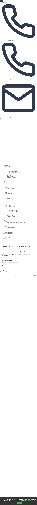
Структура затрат (10, 176)
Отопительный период (13, 171)
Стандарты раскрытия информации (12, 207)
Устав (8, 180)
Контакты (5, 199)
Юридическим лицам (11, 189)
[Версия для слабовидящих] (0, 119)
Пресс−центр (5, 234)
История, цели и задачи (10, 167)
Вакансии (5, 200)
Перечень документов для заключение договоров (15, 191)
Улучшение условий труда (12, 177)
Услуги (6, 182)
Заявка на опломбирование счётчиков (15, 184)
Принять (19, 503)
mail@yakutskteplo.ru (12, 117)
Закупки (8, 178)
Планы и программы (11, 170)
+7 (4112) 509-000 (9, 40)
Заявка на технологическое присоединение (16, 183)
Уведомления (7, 198)
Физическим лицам (11, 188)
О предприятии (6, 165)
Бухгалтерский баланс (11, 175)
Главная (4, 164)
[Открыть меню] (1, 1)
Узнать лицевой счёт (11, 186)
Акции (6, 192)
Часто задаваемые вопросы (10, 193)
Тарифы (6, 187)
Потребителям (6, 181)
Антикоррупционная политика (13, 173)
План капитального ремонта (14, 172)
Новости (6, 197)
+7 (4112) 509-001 (18, 79)
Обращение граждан (7, 194)
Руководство (7, 166)
